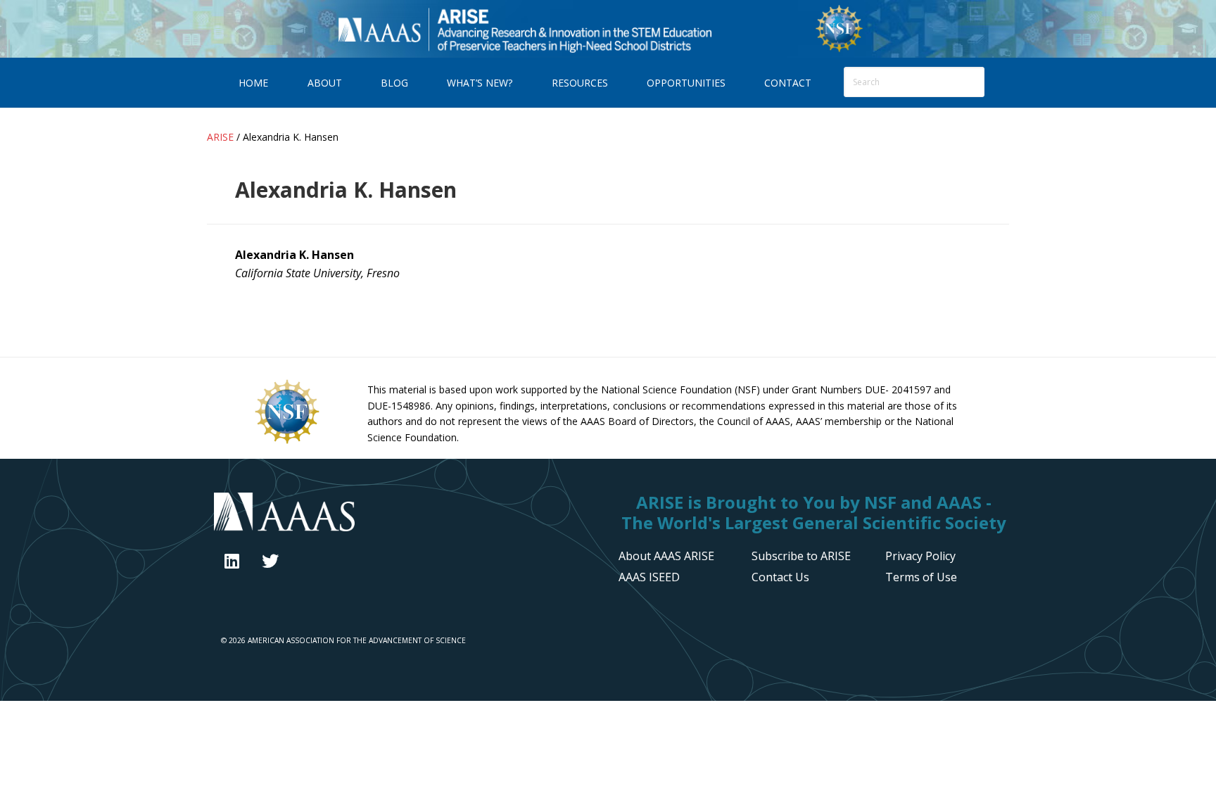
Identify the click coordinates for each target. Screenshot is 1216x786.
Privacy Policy (920, 556)
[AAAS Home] (405, 514)
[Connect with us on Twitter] (270, 560)
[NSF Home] (839, 50)
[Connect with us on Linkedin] (232, 560)
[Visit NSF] (287, 442)
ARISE (524, 28)
